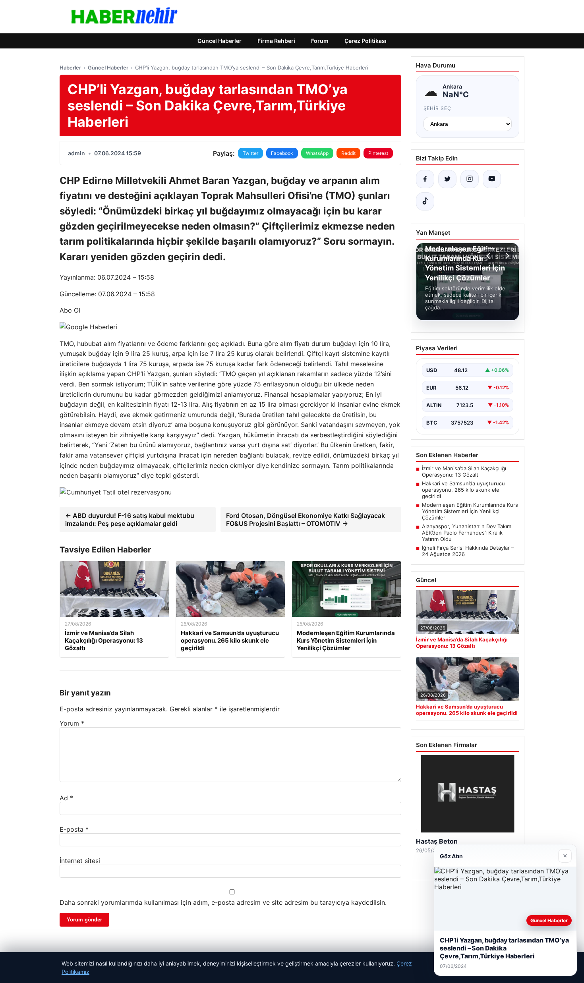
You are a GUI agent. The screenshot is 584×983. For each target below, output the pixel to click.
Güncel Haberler (219, 40)
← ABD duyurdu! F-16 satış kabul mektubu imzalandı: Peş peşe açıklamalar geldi (129, 519)
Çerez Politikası (365, 40)
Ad (66, 798)
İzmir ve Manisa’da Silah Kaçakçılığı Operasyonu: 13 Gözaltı (464, 471)
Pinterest (378, 153)
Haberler (70, 67)
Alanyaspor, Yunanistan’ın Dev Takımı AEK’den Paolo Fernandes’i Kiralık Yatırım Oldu (467, 532)
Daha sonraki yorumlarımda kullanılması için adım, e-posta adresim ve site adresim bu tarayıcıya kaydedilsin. (223, 902)
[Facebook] (425, 179)
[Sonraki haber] (506, 256)
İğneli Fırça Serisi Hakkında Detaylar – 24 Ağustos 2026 (468, 551)
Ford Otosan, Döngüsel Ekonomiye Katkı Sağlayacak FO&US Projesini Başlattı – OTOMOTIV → (305, 519)
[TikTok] (425, 201)
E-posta (74, 829)
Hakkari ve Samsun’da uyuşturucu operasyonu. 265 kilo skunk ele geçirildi (463, 489)
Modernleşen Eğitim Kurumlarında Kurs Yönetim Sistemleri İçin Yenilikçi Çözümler (470, 511)
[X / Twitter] (447, 179)
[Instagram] (469, 179)
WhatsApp (317, 153)
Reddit (348, 153)
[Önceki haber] (489, 256)
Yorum (72, 723)
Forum (320, 40)
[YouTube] (492, 179)
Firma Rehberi (276, 40)
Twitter (250, 153)
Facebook (282, 153)
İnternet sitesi (80, 861)
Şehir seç (437, 108)
